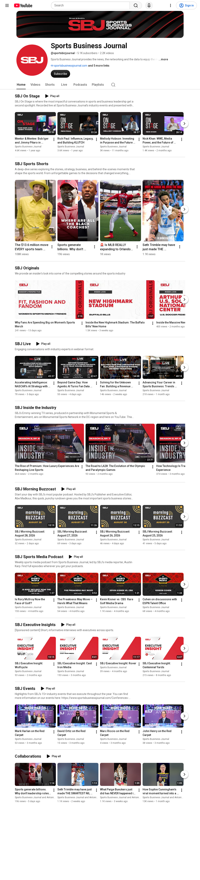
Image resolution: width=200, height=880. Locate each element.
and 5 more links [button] (98, 65)
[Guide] (7, 5)
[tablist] (100, 84)
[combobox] (91, 5)
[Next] (184, 123)
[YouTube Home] (23, 5)
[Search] (135, 5)
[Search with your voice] (149, 5)
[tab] (21, 84)
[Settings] (170, 5)
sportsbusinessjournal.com (70, 65)
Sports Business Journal (28, 146)
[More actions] (54, 139)
